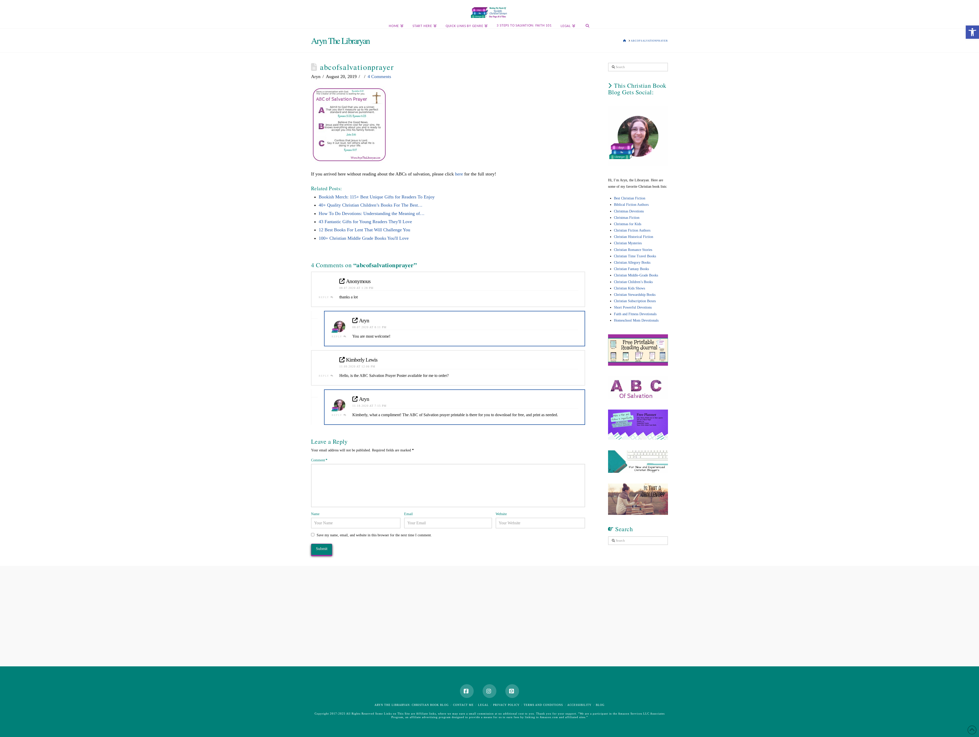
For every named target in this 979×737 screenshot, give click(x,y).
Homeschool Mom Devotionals (636, 320)
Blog (600, 704)
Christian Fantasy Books (631, 269)
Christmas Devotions (629, 211)
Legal (483, 704)
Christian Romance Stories (633, 250)
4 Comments (379, 76)
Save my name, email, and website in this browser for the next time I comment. (374, 535)
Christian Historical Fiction (633, 237)
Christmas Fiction (626, 218)
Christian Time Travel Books (635, 256)
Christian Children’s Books (633, 282)
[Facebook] (467, 691)
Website (501, 514)
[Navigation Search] (587, 26)
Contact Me (463, 704)
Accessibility (579, 704)
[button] (974, 5)
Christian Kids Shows (629, 288)
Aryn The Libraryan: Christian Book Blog (412, 704)
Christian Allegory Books (632, 262)
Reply (324, 297)
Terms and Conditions (543, 704)
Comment (319, 460)
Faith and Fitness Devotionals (635, 314)
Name (315, 514)
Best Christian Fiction (629, 198)
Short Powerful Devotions (633, 307)
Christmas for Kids (627, 224)
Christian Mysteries (628, 243)
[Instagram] (489, 691)
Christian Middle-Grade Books (636, 275)
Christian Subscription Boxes (635, 301)
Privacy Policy (506, 704)
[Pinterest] (512, 691)
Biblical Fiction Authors (631, 205)
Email (408, 514)
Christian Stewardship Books (634, 295)
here (459, 173)
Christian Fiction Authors (632, 230)
